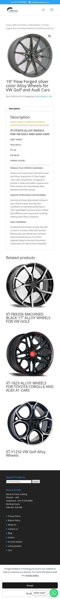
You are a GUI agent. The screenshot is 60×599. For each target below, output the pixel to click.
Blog (10, 533)
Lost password (14, 546)
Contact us (13, 529)
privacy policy (32, 575)
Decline (30, 593)
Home (8, 25)
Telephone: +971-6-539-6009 (19, 500)
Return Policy (14, 520)
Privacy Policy (14, 516)
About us (12, 524)
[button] (49, 36)
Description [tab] (14, 108)
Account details (15, 541)
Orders (11, 537)
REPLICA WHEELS (20, 25)
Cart (10, 550)
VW (50, 96)
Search (36, 481)
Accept (30, 585)
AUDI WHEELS (34, 25)
